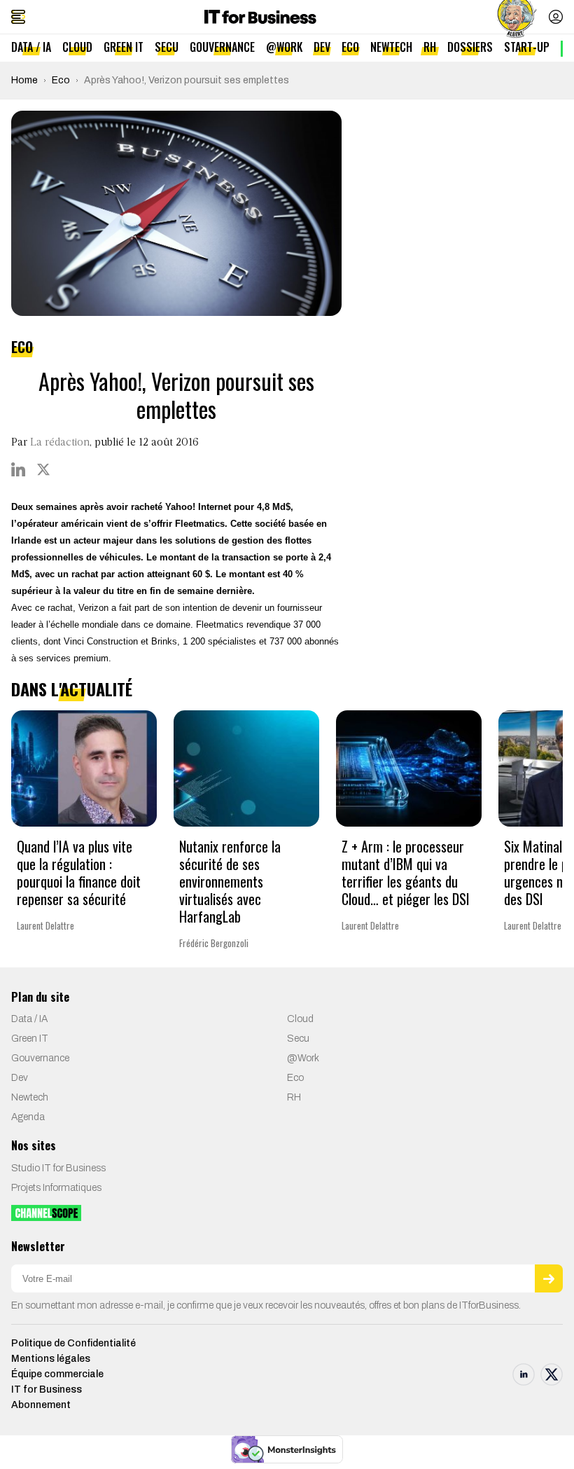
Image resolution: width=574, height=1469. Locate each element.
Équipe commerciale (57, 1374)
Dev (322, 47)
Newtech (391, 47)
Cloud (77, 47)
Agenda (28, 1117)
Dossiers (470, 47)
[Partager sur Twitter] (43, 469)
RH (430, 47)
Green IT (124, 47)
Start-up (527, 47)
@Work (284, 47)
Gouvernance (222, 47)
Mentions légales (50, 1358)
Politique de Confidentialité (73, 1343)
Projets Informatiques (56, 1187)
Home (24, 80)
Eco (350, 47)
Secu (166, 47)
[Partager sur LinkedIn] (18, 469)
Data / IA (31, 47)
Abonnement (41, 1405)
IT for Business (46, 1389)
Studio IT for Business (58, 1168)
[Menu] (18, 17)
